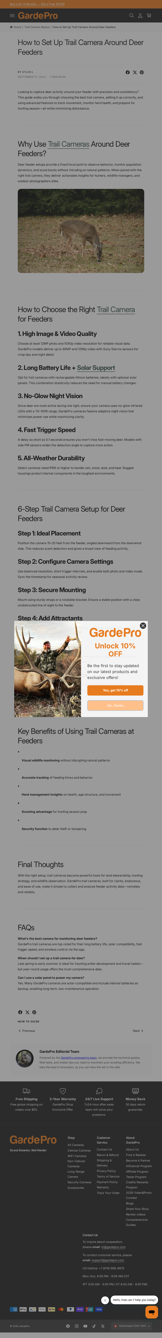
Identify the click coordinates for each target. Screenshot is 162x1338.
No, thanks (115, 705)
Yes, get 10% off (115, 690)
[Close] (143, 625)
